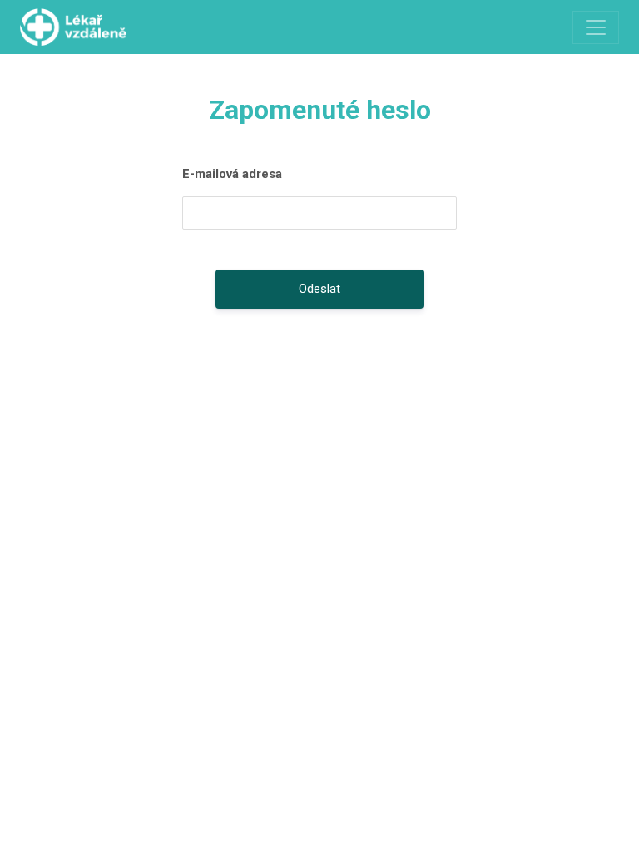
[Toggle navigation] (595, 27)
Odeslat (319, 288)
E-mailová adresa (232, 173)
